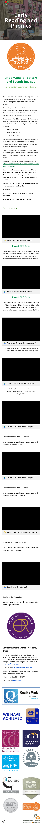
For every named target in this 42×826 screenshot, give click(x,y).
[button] (2, 3)
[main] (21, 20)
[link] (21, 229)
